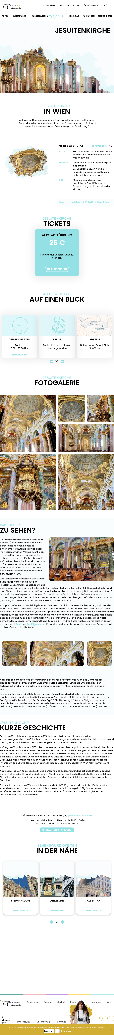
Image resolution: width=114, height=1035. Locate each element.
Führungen (88, 16)
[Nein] (111, 1030)
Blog (76, 6)
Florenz (47, 1002)
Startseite (49, 6)
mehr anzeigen (19, 355)
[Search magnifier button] (110, 6)
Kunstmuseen (20, 16)
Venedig (96, 1002)
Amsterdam (14, 1002)
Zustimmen (48, 1031)
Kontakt (61, 1022)
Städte (64, 5)
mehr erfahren (20, 910)
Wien (58, 16)
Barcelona (32, 1002)
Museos (6, 1020)
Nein (57, 1031)
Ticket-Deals (105, 16)
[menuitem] (104, 5)
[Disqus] (57, 964)
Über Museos (91, 6)
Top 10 (5, 16)
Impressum (23, 1022)
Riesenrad (73, 16)
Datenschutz (43, 1022)
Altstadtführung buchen (57, 829)
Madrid (61, 1002)
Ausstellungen (40, 16)
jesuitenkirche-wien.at (80, 815)
